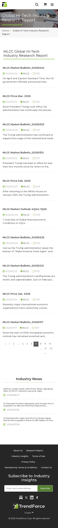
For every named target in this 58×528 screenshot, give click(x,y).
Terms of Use (38, 456)
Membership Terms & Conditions (21, 467)
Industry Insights (19, 456)
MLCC (26, 73)
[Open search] (37, 4)
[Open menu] (52, 5)
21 (46, 348)
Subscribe (45, 488)
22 (51, 348)
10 (50, 344)
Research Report (34, 450)
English (28, 513)
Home (5, 30)
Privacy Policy (28, 462)
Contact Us (46, 467)
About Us (18, 450)
